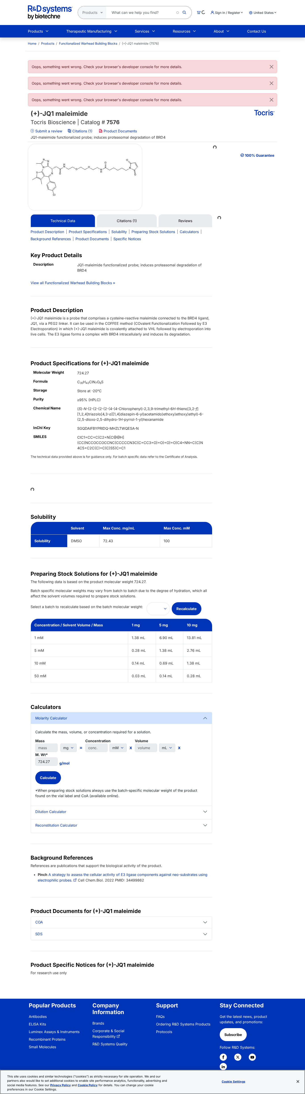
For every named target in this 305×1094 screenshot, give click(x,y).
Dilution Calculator (50, 811)
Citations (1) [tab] (127, 221)
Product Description (47, 231)
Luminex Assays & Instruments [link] (54, 1031)
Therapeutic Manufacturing (88, 31)
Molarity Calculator (51, 718)
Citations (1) (82, 131)
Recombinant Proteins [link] (47, 1039)
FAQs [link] (160, 1016)
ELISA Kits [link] (37, 1024)
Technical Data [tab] (62, 221)
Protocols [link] (164, 1031)
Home (32, 43)
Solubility (119, 231)
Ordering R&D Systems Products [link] (183, 1024)
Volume (141, 741)
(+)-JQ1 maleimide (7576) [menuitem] (140, 43)
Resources (181, 31)
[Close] (271, 66)
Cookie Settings (233, 1081)
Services (142, 31)
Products (35, 31)
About (219, 31)
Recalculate (186, 608)
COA (39, 922)
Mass (40, 741)
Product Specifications (88, 231)
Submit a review (48, 131)
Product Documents (119, 131)
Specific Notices (127, 239)
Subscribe (233, 1034)
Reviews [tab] (185, 221)
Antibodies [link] (38, 1016)
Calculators (189, 231)
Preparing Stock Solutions (153, 231)
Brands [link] (98, 1023)
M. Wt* (41, 754)
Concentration (98, 741)
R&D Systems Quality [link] (109, 1044)
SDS (38, 934)
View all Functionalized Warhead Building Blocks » (73, 283)
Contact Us (256, 31)
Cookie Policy (88, 1085)
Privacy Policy (60, 1085)
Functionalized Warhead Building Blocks (88, 43)
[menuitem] (32, 43)
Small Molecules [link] (42, 1047)
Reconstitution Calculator (56, 825)
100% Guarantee (259, 155)
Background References (51, 239)
